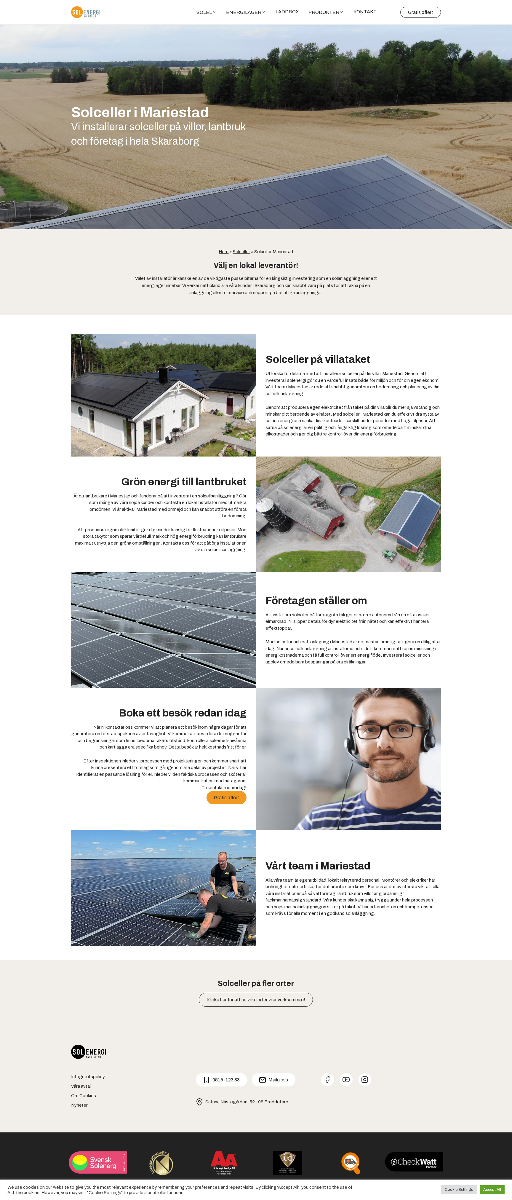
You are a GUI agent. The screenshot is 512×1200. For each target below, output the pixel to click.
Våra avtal (81, 1086)
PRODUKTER (323, 12)
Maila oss (278, 1079)
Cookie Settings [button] (459, 1190)
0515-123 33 (226, 1079)
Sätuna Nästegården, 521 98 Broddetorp (246, 1102)
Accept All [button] (492, 1190)
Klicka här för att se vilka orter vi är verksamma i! (256, 999)
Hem (223, 251)
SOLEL (204, 12)
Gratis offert (420, 12)
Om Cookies (83, 1095)
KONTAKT (365, 11)
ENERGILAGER (243, 12)
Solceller (241, 251)
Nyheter (79, 1105)
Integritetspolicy (88, 1076)
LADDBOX (287, 11)
